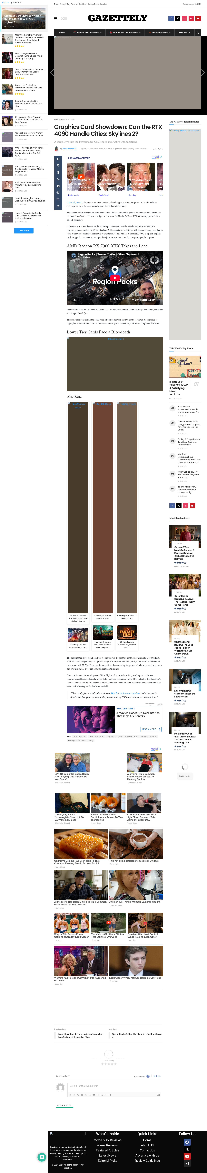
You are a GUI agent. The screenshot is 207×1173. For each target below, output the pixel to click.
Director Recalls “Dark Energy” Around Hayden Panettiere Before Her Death (189, 425)
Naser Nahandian (69, 148)
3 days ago (180, 612)
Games (63, 119)
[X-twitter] (187, 1105)
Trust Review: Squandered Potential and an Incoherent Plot (189, 409)
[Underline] (78, 1051)
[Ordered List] (86, 1051)
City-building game (114, 735)
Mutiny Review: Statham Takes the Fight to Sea (185, 693)
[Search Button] (198, 32)
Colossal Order (131, 735)
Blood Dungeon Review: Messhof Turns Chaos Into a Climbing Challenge (28, 56)
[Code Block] (98, 1051)
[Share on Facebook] (58, 159)
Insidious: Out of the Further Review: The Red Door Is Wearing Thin (185, 738)
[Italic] (74, 1051)
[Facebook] (187, 1098)
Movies (177, 638)
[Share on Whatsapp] (58, 179)
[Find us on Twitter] (177, 18)
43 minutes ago (182, 566)
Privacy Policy (65, 4)
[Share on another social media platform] (58, 206)
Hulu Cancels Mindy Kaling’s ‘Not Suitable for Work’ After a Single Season (29, 169)
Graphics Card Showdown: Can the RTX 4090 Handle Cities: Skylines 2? (22, 19)
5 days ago (180, 704)
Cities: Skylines (79, 735)
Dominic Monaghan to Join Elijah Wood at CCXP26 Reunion (30, 199)
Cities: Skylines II (96, 735)
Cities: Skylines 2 (74, 200)
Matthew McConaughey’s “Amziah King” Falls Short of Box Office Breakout (189, 458)
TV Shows (178, 543)
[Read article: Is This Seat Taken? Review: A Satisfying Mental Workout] (185, 367)
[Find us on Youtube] (198, 18)
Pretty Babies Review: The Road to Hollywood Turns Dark (188, 474)
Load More (23, 231)
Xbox (125, 148)
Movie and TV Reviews (126, 32)
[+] (109, 1051)
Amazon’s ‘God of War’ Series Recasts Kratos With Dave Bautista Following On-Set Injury (29, 151)
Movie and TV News (88, 32)
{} (105, 1051)
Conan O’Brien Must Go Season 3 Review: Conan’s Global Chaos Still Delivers (30, 72)
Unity (91, 739)
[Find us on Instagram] (184, 18)
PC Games (71, 119)
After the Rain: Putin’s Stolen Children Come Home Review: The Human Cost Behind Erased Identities (29, 39)
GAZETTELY (117, 18)
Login (158, 1032)
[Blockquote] (94, 1051)
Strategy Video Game (76, 739)
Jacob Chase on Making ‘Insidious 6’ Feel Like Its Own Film (28, 104)
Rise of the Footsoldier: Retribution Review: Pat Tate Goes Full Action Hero (28, 88)
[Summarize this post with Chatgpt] (58, 192)
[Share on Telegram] (58, 186)
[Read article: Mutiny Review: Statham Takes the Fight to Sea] (185, 680)
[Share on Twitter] (58, 165)
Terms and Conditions (78, 4)
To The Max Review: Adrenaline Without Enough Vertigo (187, 489)
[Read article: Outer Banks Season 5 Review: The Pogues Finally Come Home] (185, 585)
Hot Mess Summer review (125, 691)
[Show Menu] (55, 18)
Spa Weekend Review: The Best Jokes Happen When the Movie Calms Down (183, 647)
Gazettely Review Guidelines (97, 4)
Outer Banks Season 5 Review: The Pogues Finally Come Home (184, 600)
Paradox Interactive (148, 735)
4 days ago (180, 661)
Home (56, 4)
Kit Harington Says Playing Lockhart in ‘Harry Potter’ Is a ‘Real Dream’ (28, 119)
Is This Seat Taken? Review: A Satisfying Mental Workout (178, 388)
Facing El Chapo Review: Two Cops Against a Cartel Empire (189, 442)
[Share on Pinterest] (58, 172)
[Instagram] (187, 1119)
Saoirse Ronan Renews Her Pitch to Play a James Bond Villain (28, 185)
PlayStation (117, 148)
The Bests (184, 32)
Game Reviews (160, 32)
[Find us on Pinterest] (191, 18)
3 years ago (85, 148)
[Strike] (82, 1051)
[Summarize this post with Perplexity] (58, 199)
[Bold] (70, 1051)
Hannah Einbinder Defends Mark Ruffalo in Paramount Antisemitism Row (28, 216)
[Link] (102, 1051)
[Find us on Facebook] (171, 18)
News (101, 148)
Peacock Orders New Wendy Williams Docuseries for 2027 (29, 134)
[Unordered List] (90, 1051)
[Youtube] (187, 1112)
